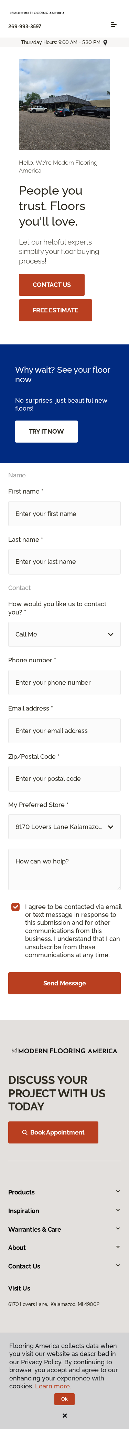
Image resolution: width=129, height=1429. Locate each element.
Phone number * (32, 660)
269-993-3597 (24, 26)
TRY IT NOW (46, 431)
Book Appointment (57, 1132)
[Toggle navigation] (114, 24)
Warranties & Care (34, 1229)
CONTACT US (52, 284)
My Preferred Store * (38, 804)
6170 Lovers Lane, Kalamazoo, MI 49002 (53, 1304)
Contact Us (24, 1266)
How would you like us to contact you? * (57, 607)
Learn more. (53, 1386)
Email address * (30, 708)
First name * (25, 491)
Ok (64, 1399)
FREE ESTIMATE (55, 310)
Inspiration (23, 1210)
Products (21, 1192)
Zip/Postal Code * (34, 756)
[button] (64, 634)
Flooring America (27, 58)
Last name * (25, 539)
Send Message (64, 983)
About (17, 1247)
